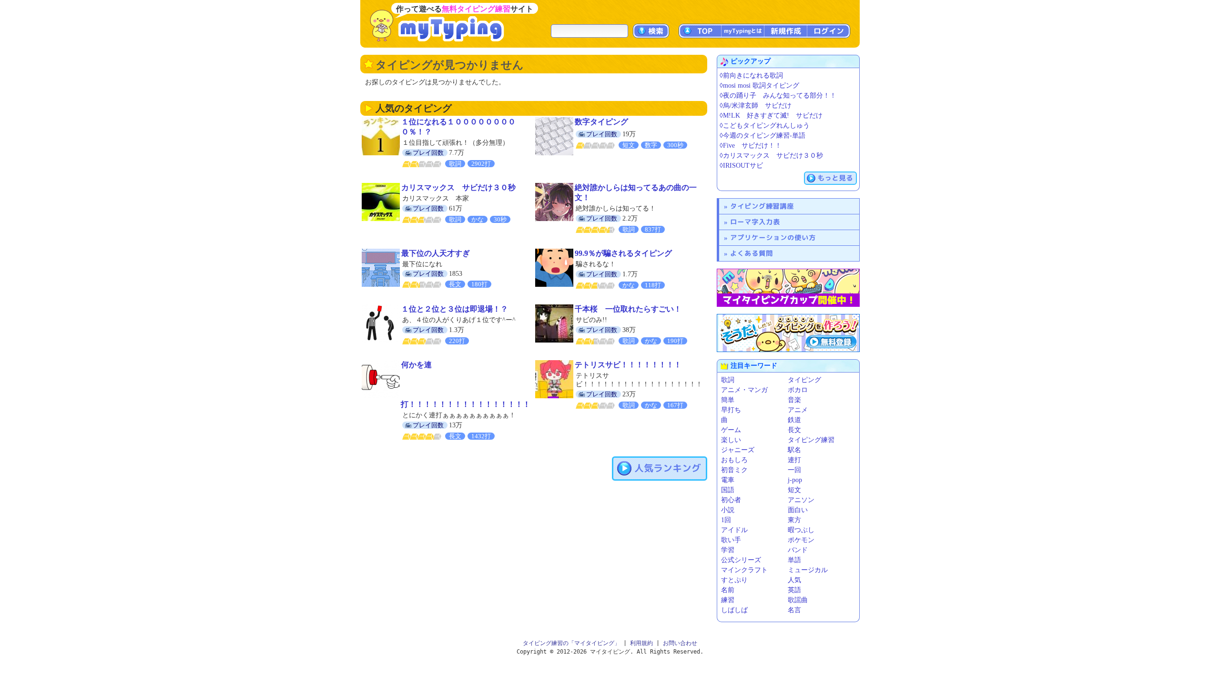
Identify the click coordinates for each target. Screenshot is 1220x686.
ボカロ (798, 389)
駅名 (794, 450)
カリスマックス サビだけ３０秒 (458, 187)
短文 (794, 490)
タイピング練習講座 (762, 206)
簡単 (727, 400)
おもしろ (734, 460)
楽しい (731, 440)
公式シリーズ (741, 560)
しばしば (734, 610)
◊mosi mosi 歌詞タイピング (759, 85)
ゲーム (731, 430)
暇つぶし (801, 530)
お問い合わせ (680, 643)
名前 (727, 590)
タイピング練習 (811, 440)
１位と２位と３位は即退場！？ (454, 309)
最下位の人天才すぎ (435, 253)
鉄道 (794, 420)
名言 (794, 610)
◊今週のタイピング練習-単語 (762, 135)
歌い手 (731, 540)
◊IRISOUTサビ (741, 165)
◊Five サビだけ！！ (751, 145)
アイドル (734, 530)
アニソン (801, 500)
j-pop (795, 480)
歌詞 (727, 379)
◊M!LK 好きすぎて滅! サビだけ (771, 115)
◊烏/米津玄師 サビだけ (756, 105)
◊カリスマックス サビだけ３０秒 (771, 155)
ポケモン (801, 540)
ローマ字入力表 (755, 222)
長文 (794, 430)
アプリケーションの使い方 (773, 237)
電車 (727, 480)
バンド (798, 550)
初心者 (731, 500)
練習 (727, 600)
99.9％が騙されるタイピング (623, 253)
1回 (726, 520)
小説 (727, 510)
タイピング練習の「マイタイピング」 (571, 643)
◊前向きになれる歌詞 (751, 75)
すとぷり (734, 580)
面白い (798, 510)
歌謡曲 (798, 600)
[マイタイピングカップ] (788, 288)
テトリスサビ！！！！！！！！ (628, 365)
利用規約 (641, 643)
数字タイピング (601, 122)
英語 (794, 590)
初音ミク (734, 470)
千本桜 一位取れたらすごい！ (628, 309)
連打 (794, 460)
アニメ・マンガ (744, 389)
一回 (794, 470)
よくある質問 (751, 253)
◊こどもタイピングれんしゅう (765, 125)
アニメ (798, 410)
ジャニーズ (737, 450)
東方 (794, 520)
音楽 (794, 400)
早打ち (731, 410)
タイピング (804, 379)
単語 (794, 560)
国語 (727, 490)
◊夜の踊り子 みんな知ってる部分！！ (778, 95)
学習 (727, 550)
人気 (794, 580)
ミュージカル (808, 570)
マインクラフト (744, 570)
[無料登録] (788, 333)
